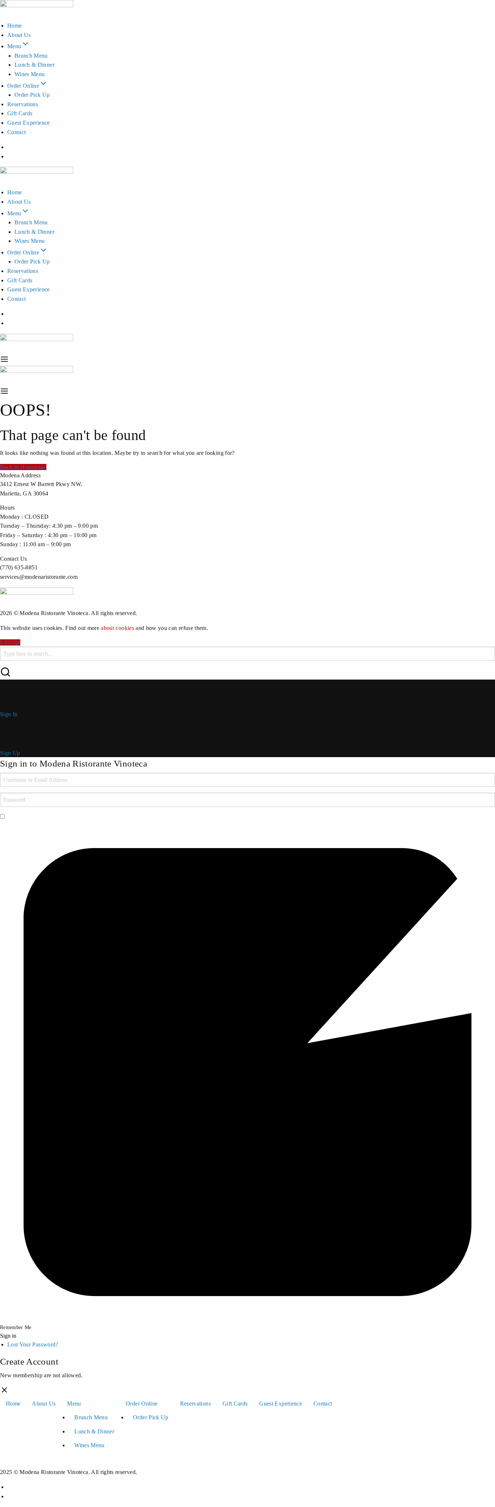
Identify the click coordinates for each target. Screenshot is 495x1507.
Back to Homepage (23, 467)
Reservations (22, 104)
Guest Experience (28, 123)
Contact (16, 132)
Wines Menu (29, 74)
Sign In (8, 714)
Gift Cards (20, 113)
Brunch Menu (31, 56)
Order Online (23, 86)
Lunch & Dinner (34, 65)
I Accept (10, 642)
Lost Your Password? (32, 1344)
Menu (14, 46)
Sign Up (10, 753)
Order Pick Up (32, 95)
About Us (19, 35)
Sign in (8, 1336)
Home (14, 25)
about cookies (117, 628)
